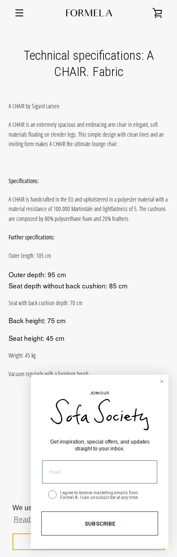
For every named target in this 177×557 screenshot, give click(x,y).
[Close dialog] (162, 381)
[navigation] (19, 13)
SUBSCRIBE (100, 523)
